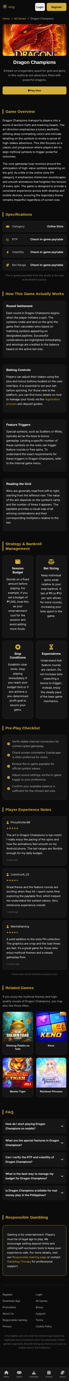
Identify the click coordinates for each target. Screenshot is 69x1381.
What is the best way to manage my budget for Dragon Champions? (30, 1176)
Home (6, 18)
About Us (8, 1313)
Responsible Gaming (15, 1319)
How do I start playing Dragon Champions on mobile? (25, 1126)
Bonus (39, 1307)
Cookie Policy (44, 1326)
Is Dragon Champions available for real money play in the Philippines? (31, 1193)
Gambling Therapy (19, 1261)
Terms (39, 1319)
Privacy (7, 1326)
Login (40, 7)
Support (40, 1313)
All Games (20, 18)
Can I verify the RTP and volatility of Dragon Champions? (30, 1159)
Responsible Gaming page (29, 1257)
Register (56, 7)
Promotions (9, 1307)
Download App (11, 1300)
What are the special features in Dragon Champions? (32, 1143)
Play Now (35, 90)
